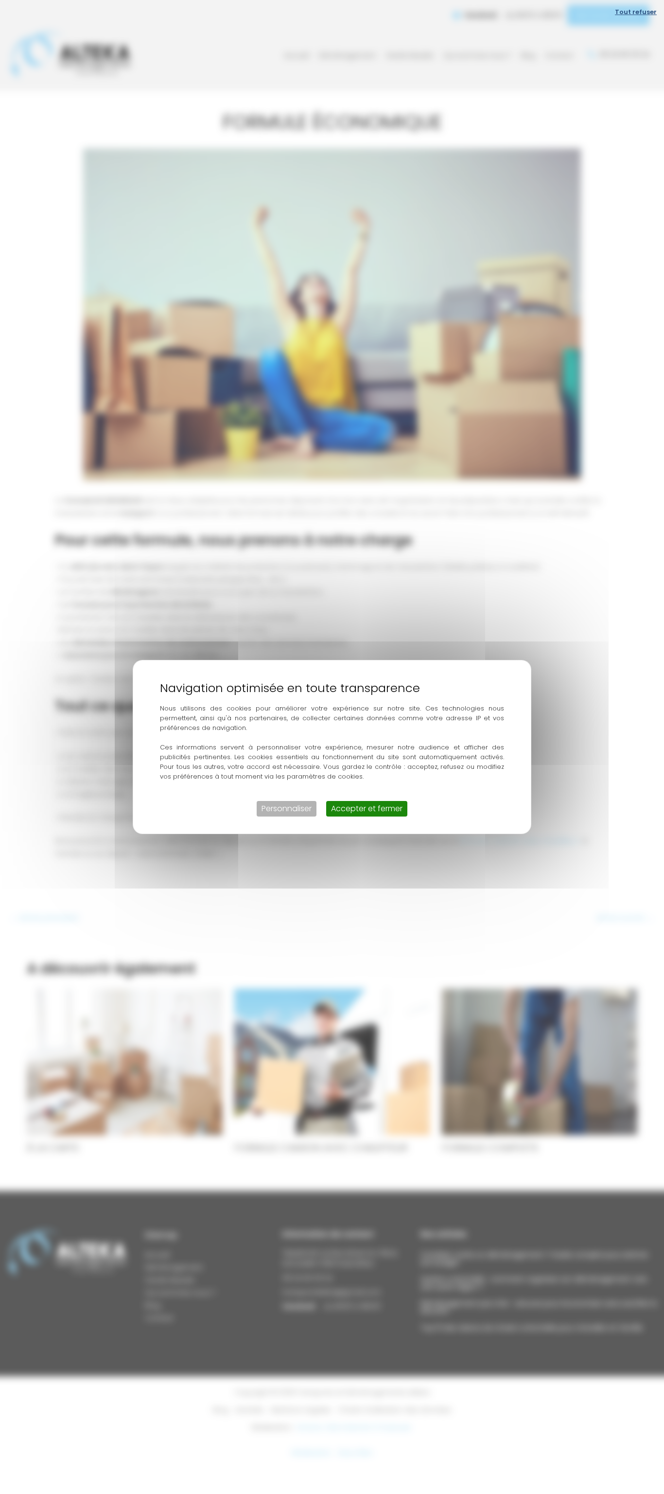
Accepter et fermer (366, 808)
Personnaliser (287, 808)
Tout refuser (636, 12)
